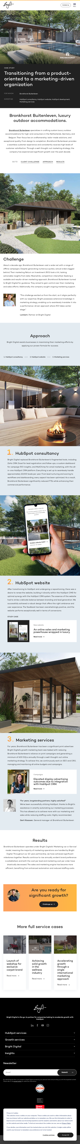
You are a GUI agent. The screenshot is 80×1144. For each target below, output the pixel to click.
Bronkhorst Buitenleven (19, 131)
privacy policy (18, 1081)
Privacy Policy (66, 1123)
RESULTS (60, 162)
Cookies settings (49, 1135)
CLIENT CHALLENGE (30, 162)
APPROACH (48, 162)
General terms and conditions (16, 1141)
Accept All (65, 1135)
